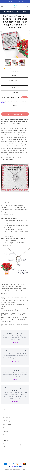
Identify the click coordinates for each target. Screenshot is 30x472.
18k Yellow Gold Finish (14, 80)
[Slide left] (3, 63)
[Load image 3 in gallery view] (22, 62)
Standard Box (15, 87)
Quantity (15, 105)
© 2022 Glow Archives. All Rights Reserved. (18, 469)
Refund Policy (6, 421)
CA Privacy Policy (7, 435)
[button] (2, 6)
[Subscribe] (25, 455)
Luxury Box (15, 92)
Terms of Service (7, 428)
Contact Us (6, 431)
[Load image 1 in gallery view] (8, 62)
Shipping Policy (7, 424)
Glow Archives (9, 469)
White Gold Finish (15, 75)
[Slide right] (27, 63)
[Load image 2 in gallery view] (15, 62)
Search (4, 414)
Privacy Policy (6, 417)
